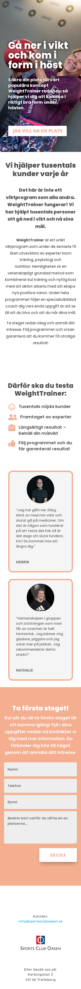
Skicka (58, 855)
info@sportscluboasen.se (41, 921)
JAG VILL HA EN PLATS (37, 131)
